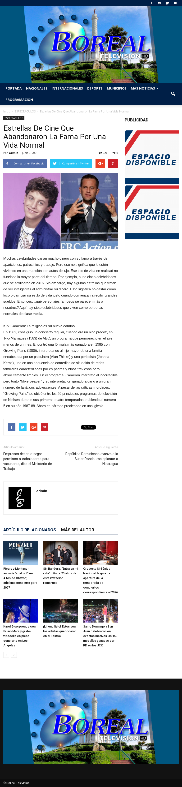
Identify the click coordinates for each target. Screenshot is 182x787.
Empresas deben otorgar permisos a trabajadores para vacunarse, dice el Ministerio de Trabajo (27, 461)
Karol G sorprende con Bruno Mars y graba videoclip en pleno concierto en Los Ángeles (19, 636)
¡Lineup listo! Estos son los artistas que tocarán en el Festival (59, 631)
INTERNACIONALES (67, 88)
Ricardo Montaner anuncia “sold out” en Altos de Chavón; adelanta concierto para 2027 (20, 578)
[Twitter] (167, 3)
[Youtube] (175, 3)
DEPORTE (95, 88)
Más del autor (77, 529)
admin (13, 153)
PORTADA (13, 88)
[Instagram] (159, 3)
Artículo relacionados (29, 529)
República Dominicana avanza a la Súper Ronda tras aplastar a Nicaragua (91, 459)
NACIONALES (36, 88)
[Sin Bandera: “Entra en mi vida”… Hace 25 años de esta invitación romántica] (60, 553)
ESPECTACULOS (14, 118)
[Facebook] (151, 3)
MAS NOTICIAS (143, 88)
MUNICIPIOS (117, 88)
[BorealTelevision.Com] (91, 44)
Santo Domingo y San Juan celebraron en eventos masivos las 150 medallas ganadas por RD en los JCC (100, 636)
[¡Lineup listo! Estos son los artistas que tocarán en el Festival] (60, 611)
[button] (173, 94)
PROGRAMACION (19, 99)
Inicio (6, 111)
